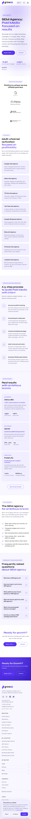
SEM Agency (5, 719)
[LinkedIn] (10, 696)
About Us (4, 782)
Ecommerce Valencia (7, 749)
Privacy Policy (5, 799)
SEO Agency (5, 730)
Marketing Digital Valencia (8, 741)
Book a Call (7, 52)
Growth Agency (5, 716)
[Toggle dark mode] (24, 2)
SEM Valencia (5, 744)
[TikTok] (6, 696)
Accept (24, 814)
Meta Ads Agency (6, 725)
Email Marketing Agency (8, 727)
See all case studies (15, 487)
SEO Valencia (5, 747)
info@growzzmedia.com (8, 706)
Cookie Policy (19, 810)
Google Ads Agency (7, 722)
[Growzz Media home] (7, 2)
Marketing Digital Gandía (8, 752)
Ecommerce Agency (7, 733)
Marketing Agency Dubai (8, 755)
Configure (15, 814)
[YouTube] (13, 696)
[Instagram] (3, 696)
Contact (21, 52)
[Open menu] (27, 3)
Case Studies (5, 784)
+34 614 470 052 (6, 704)
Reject (7, 814)
